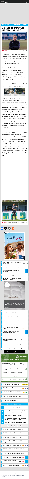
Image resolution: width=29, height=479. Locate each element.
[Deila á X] (5, 228)
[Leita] (23, 1)
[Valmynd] (26, 1)
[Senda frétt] (9, 228)
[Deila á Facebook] (2, 228)
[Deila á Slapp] (13, 228)
